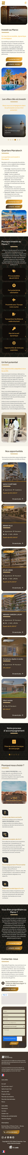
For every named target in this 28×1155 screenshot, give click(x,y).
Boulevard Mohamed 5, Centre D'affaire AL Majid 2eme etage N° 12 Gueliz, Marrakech (16, 983)
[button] (8, 140)
